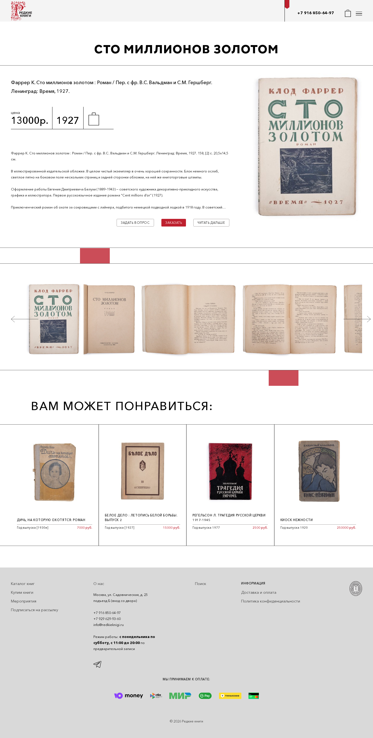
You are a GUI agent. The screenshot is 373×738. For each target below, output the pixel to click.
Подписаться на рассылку (34, 609)
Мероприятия (23, 601)
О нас (98, 583)
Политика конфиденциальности (270, 601)
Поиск (200, 583)
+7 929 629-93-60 (107, 619)
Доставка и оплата (258, 592)
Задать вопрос (135, 223)
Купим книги (22, 592)
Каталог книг (23, 583)
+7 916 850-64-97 (315, 12)
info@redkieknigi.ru (108, 625)
